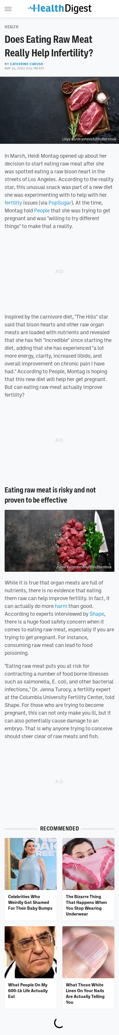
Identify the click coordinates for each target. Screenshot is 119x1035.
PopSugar (60, 202)
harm (61, 606)
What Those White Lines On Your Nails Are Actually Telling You (85, 993)
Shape (97, 614)
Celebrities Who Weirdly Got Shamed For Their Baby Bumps (30, 902)
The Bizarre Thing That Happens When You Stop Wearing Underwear (86, 905)
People (42, 210)
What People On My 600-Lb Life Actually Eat (28, 990)
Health (12, 27)
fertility (13, 202)
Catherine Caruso (26, 64)
